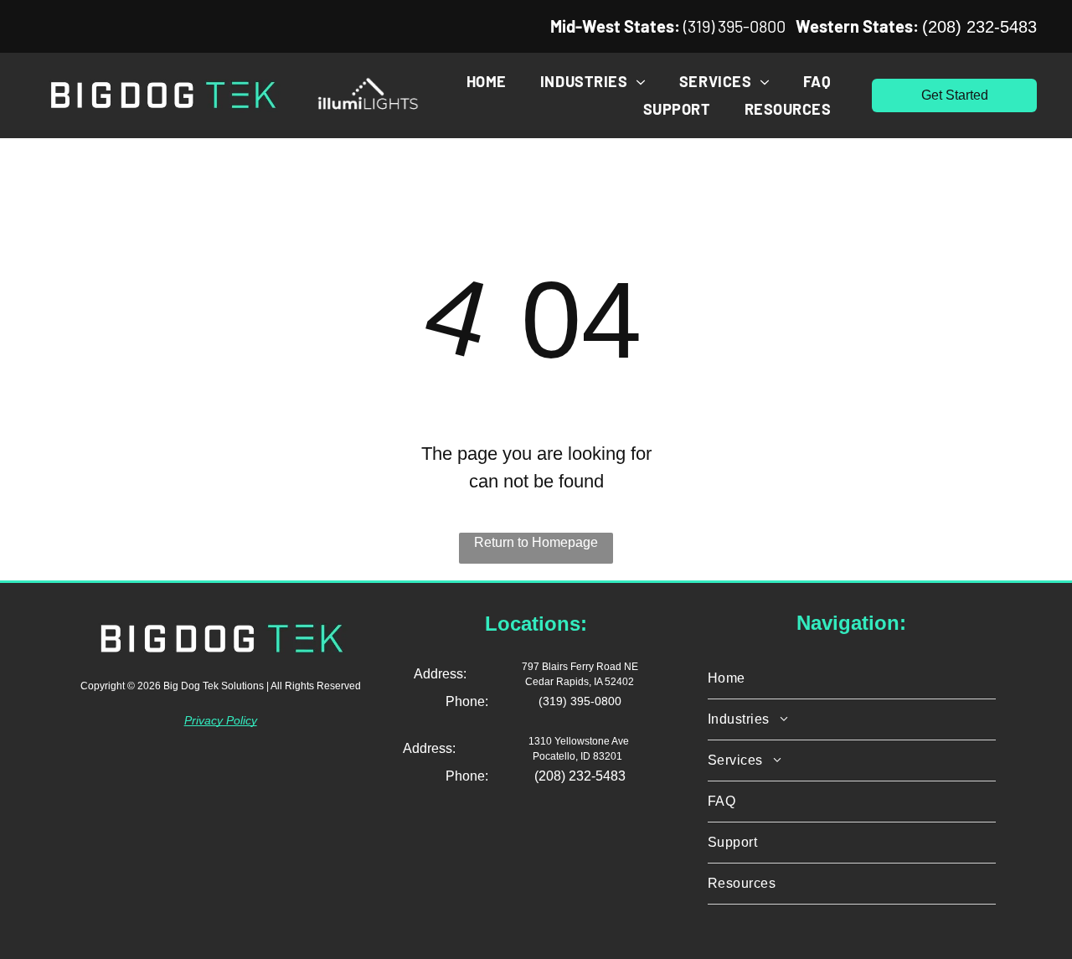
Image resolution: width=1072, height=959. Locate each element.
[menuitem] (486, 81)
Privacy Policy (220, 720)
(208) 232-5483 (979, 27)
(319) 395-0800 (734, 26)
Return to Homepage (536, 542)
